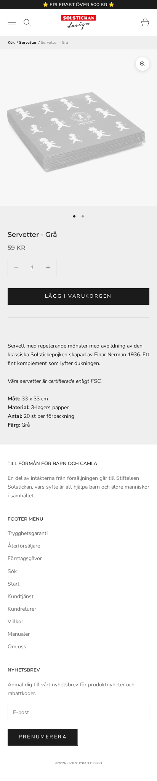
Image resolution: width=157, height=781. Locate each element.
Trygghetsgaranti (28, 533)
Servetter (28, 42)
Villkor (15, 621)
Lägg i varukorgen (78, 296)
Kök (11, 42)
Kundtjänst (21, 596)
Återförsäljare (24, 545)
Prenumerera (43, 736)
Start (13, 583)
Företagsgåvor (25, 558)
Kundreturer (22, 609)
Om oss (17, 646)
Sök (12, 571)
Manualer (19, 634)
